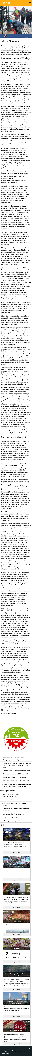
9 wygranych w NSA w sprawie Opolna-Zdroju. (16, 770)
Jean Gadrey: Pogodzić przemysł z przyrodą (16, 800)
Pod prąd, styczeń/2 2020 (17, 1030)
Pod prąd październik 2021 (16, 893)
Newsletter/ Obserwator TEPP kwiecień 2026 (16, 777)
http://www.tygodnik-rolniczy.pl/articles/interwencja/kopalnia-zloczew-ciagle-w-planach (14, 180)
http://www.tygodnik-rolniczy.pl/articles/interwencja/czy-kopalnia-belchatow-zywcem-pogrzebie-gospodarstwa (15, 171)
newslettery (17, 948)
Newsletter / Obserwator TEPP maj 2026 (15, 774)
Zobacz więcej (5, 1053)
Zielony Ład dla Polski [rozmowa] (13, 814)
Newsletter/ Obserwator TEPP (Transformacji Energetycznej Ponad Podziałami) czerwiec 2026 (16, 765)
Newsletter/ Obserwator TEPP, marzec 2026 (16, 780)
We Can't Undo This (10, 817)
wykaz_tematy (17, 921)
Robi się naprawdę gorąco (12, 821)
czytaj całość (16, 852)
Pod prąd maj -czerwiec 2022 (17, 866)
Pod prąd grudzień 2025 (16, 839)
